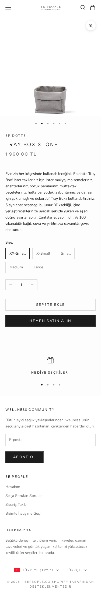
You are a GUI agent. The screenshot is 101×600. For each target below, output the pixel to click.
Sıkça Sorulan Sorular (23, 495)
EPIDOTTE (15, 136)
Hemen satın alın (50, 320)
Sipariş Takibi (16, 504)
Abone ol (24, 457)
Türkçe (73, 570)
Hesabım (12, 486)
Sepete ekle (50, 304)
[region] (50, 366)
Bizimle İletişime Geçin (24, 513)
